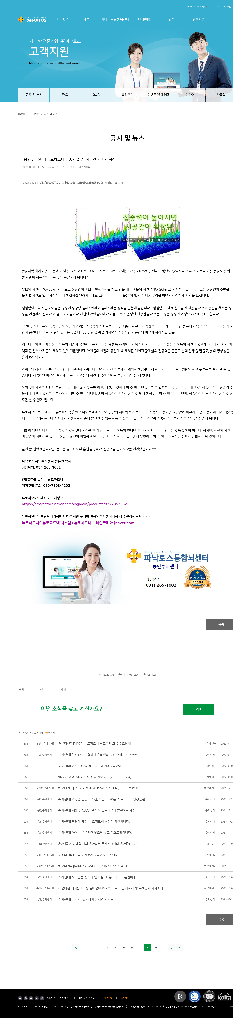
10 (163, 947)
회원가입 (227, 6)
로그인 (215, 6)
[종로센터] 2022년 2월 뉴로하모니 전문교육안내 (89, 766)
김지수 (210, 843)
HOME (21, 114)
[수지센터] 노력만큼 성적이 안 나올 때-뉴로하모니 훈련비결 (96, 877)
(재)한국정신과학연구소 (58, 998)
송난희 (210, 765)
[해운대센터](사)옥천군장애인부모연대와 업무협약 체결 (93, 866)
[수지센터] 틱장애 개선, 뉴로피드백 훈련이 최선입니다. (93, 821)
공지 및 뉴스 (50, 114)
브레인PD (145, 20)
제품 (86, 20)
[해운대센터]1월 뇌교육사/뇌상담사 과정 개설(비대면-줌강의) (97, 788)
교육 (172, 20)
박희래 (210, 776)
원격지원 (108, 998)
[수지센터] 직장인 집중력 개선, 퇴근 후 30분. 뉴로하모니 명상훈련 (101, 799)
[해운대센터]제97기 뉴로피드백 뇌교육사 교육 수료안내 (94, 743)
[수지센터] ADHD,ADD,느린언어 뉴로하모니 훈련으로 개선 (96, 810)
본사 (21, 690)
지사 (63, 690)
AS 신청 (125, 998)
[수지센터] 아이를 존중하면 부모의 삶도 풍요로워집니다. (94, 832)
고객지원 (198, 20)
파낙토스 (63, 20)
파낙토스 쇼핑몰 (87, 998)
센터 (42, 690)
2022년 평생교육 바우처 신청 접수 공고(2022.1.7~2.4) (94, 777)
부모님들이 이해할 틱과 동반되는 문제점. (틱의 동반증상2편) (97, 844)
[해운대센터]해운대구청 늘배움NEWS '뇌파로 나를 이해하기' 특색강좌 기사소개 (110, 888)
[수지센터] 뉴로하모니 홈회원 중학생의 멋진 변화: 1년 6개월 (97, 754)
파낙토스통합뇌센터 (115, 20)
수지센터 (210, 754)
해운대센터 (210, 743)
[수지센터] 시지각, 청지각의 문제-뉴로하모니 (86, 899)
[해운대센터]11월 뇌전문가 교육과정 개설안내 (87, 855)
